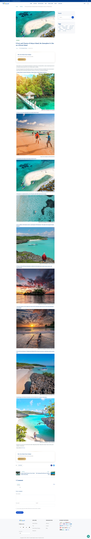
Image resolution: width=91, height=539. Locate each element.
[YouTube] (29, 527)
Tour (33, 525)
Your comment (18, 493)
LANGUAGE (60, 3)
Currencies (20, 531)
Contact (47, 525)
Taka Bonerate (61, 29)
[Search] (73, 17)
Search (59, 13)
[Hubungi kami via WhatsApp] (88, 536)
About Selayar (34, 523)
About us (47, 523)
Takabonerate (71, 28)
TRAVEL (21, 6)
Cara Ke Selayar (61, 25)
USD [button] (84, 3)
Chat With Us (22, 59)
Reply (54, 484)
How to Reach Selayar (36, 528)
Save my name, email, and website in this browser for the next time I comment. (29, 508)
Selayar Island (65, 28)
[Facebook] (51, 465)
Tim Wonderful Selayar (23, 48)
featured (20, 465)
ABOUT (55, 3)
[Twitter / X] (54, 465)
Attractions (34, 530)
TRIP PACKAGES (40, 3)
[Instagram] (20, 527)
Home (17, 6)
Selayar (60, 28)
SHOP (46, 3)
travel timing (64, 30)
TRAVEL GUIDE (50, 3)
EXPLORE (35, 3)
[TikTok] (26, 527)
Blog (47, 528)
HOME (31, 3)
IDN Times (23, 447)
